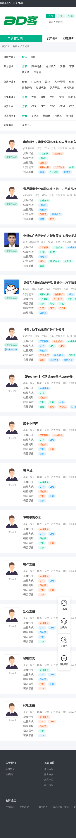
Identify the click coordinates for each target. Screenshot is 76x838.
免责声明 (48, 779)
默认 (24, 57)
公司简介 (10, 769)
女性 (52, 97)
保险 (71, 81)
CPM (62, 106)
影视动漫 (41, 87)
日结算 (35, 115)
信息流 (37, 72)
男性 (43, 97)
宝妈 (61, 97)
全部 (24, 66)
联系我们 (10, 774)
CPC (52, 106)
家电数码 (27, 87)
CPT (71, 106)
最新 (33, 57)
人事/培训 (59, 81)
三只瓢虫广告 (41, 807)
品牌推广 (51, 66)
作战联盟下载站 (61, 807)
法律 (47, 81)
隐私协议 (48, 774)
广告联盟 (24, 807)
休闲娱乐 (69, 87)
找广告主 (52, 38)
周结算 (46, 115)
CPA (33, 106)
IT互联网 (36, 81)
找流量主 (68, 38)
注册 (62, 66)
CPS (43, 106)
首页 (15, 46)
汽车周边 (55, 87)
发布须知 (48, 784)
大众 (33, 97)
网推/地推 (36, 66)
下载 (71, 66)
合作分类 (15, 38)
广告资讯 (10, 807)
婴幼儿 (71, 97)
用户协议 (48, 769)
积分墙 (25, 72)
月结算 (58, 115)
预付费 (69, 115)
